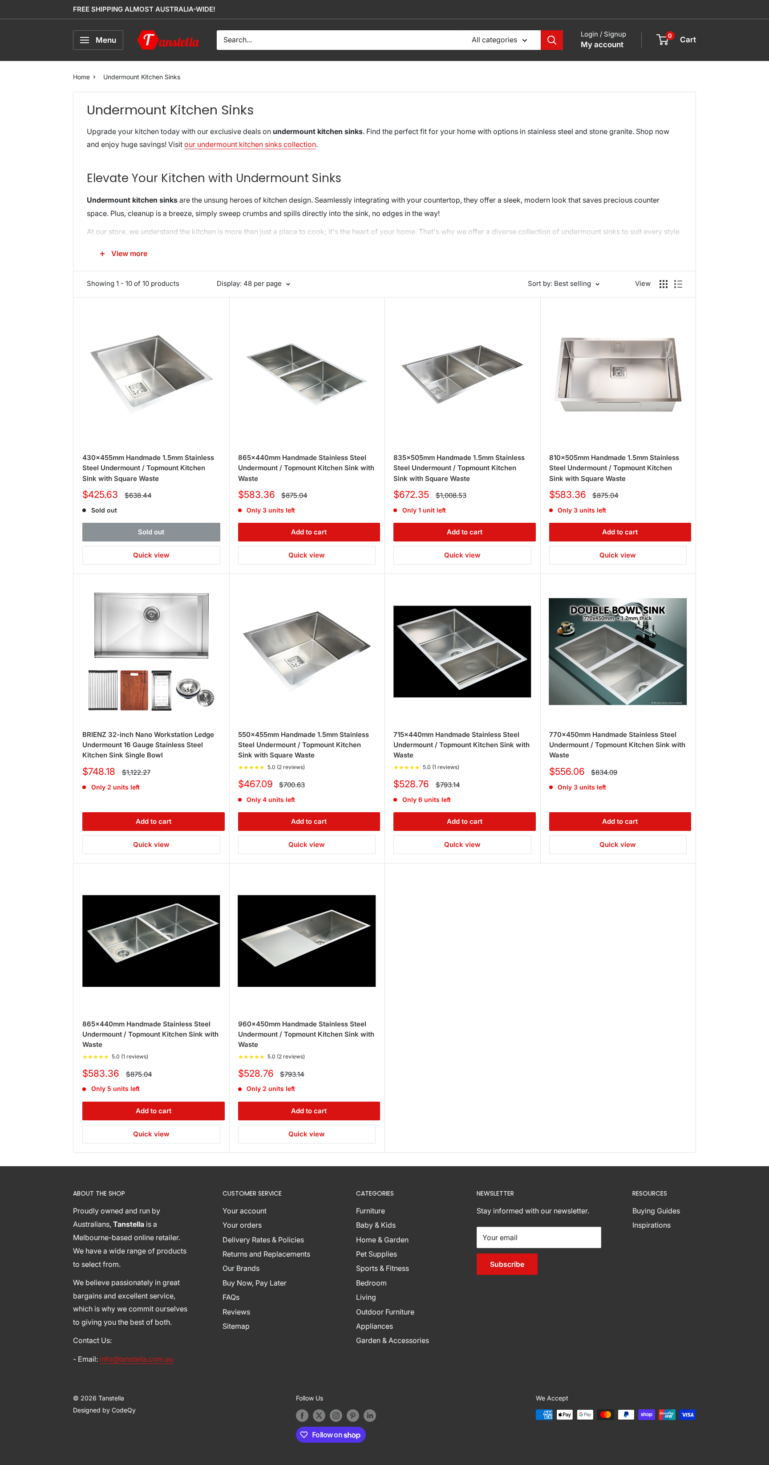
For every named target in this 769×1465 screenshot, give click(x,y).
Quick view (151, 555)
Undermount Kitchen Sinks (141, 77)
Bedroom (371, 1282)
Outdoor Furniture (385, 1311)
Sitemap (236, 1326)
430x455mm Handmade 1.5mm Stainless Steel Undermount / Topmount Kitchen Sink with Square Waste (148, 468)
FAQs (231, 1297)
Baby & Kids (376, 1225)
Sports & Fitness (382, 1268)
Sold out (151, 532)
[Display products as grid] (664, 284)
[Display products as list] (678, 284)
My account (602, 44)
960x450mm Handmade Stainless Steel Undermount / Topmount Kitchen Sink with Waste (306, 1034)
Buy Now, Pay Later (255, 1282)
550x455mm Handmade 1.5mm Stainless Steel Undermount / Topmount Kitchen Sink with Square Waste (303, 745)
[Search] (552, 40)
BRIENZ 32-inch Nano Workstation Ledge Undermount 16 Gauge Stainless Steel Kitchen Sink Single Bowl (148, 745)
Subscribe (507, 1264)
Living (366, 1297)
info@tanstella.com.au (136, 1359)
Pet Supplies (376, 1253)
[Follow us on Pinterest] (353, 1415)
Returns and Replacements (266, 1253)
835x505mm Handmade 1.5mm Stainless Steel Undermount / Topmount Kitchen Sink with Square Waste (459, 468)
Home (81, 77)
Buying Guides (656, 1210)
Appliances (374, 1326)
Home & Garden (382, 1239)
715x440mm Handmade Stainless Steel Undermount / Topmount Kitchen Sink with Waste (461, 745)
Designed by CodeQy (104, 1410)
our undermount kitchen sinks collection (250, 144)
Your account (245, 1210)
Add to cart (309, 532)
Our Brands (241, 1268)
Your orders (242, 1225)
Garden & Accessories (392, 1340)
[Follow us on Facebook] (302, 1415)
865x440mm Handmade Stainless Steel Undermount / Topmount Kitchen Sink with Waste (306, 468)
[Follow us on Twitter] (319, 1415)
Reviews (236, 1311)
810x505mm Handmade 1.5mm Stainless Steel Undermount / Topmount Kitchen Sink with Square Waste (614, 468)
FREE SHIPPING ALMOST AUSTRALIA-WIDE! (144, 9)
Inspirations (651, 1225)
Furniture (370, 1210)
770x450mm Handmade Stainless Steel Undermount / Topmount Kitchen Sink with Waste (617, 745)
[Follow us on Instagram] (336, 1415)
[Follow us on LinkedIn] (370, 1415)
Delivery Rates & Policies (263, 1239)
